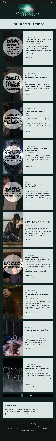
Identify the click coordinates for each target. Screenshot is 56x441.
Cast (26, 182)
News (23, 2)
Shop (36, 2)
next (31, 396)
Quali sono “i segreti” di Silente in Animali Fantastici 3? (36, 149)
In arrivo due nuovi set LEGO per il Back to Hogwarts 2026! (22, 414)
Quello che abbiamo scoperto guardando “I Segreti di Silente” (36, 77)
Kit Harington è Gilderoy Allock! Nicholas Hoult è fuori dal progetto (24, 409)
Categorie (29, 2)
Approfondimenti (29, 255)
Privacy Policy (24, 424)
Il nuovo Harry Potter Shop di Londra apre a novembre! (21, 412)
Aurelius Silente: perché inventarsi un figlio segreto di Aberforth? (38, 40)
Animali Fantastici (30, 37)
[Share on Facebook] (4, 33)
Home (11, 2)
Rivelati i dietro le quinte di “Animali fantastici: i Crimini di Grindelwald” (37, 222)
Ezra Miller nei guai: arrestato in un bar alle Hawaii (37, 186)
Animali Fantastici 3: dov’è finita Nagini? (36, 112)
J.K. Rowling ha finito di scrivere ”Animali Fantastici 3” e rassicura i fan (36, 295)
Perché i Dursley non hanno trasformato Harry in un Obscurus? (37, 258)
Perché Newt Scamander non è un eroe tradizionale (36, 331)
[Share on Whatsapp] (4, 40)
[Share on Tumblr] (4, 38)
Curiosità (17, 2)
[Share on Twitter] (4, 35)
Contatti (43, 2)
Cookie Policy (32, 424)
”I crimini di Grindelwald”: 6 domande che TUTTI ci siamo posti (37, 367)
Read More (29, 58)
